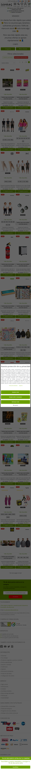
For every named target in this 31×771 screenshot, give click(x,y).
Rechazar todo (15, 402)
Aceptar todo (15, 392)
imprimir (21, 385)
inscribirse (15, 767)
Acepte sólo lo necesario (15, 397)
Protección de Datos (13, 385)
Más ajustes (15, 405)
